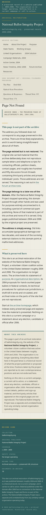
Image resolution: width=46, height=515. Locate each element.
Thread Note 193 (32, 94)
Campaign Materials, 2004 (14, 58)
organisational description (27, 279)
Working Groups (24, 49)
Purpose (33, 44)
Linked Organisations (12, 53)
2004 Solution (30, 53)
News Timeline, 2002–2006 (14, 67)
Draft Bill (17, 84)
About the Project (19, 44)
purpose (6, 279)
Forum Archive (35, 67)
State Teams (8, 49)
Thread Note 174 (10, 98)
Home (5, 44)
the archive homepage (20, 305)
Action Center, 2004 (11, 62)
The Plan (6, 84)
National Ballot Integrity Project (22, 24)
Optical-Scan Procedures (13, 89)
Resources (7, 71)
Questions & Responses (12, 94)
